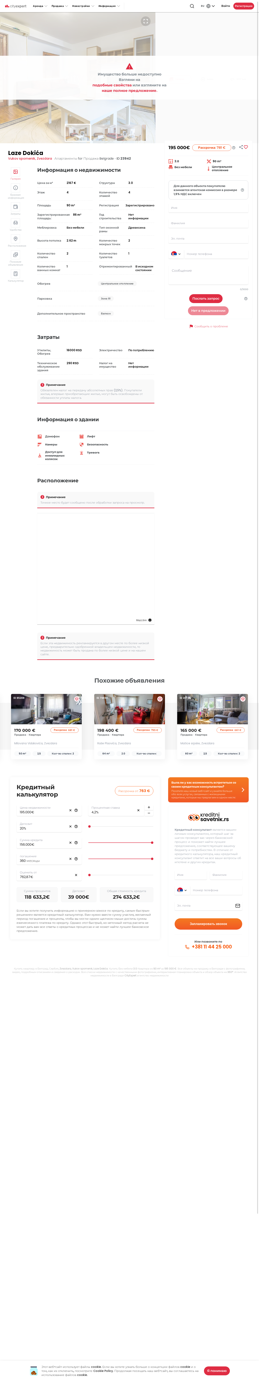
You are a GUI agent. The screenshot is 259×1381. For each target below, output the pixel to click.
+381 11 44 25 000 (211, 947)
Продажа (58, 5)
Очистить (70, 810)
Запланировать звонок (208, 924)
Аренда (38, 5)
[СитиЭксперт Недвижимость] (16, 6)
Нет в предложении (208, 310)
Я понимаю (217, 1370)
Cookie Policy (103, 1371)
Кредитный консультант (193, 830)
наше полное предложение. (129, 90)
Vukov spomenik (21, 158)
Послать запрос (205, 298)
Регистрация (244, 6)
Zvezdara (44, 158)
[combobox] (216, 254)
